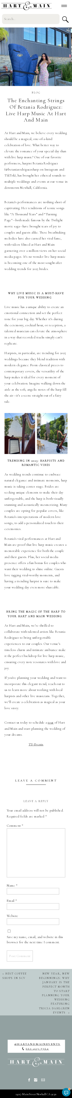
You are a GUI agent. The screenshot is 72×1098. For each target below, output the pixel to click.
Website (12, 916)
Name (12, 885)
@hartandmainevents (37, 1044)
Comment (15, 826)
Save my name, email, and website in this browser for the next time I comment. (35, 939)
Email (12, 901)
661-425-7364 (37, 1048)
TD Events (36, 744)
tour (50, 722)
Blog (36, 92)
